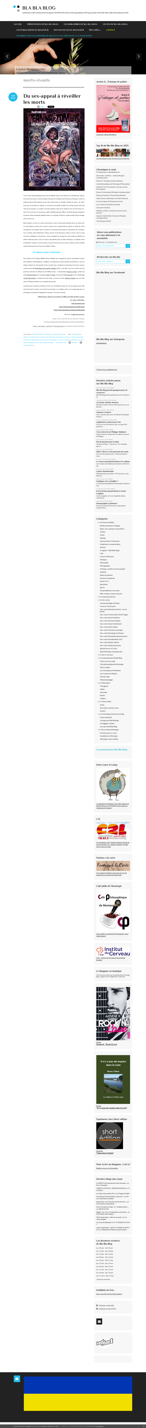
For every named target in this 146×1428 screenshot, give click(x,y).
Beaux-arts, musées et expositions (112, 529)
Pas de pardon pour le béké (107, 442)
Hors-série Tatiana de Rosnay (110, 645)
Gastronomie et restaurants (110, 541)
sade (41, 340)
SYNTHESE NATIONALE (105, 1214)
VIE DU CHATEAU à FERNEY (112, 1197)
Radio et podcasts (106, 575)
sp (40, 342)
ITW (101, 553)
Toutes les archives (103, 1279)
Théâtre (103, 698)
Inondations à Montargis (109, 736)
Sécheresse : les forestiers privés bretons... (111, 1202)
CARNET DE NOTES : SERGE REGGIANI (110, 1188)
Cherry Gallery (105, 667)
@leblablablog (101, 343)
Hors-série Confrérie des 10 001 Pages (114, 615)
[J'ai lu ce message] (144, 1426)
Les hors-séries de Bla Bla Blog (80, 24)
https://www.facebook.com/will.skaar (72, 307)
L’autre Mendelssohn (105, 471)
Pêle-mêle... (95, 30)
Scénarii (103, 711)
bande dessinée (49, 342)
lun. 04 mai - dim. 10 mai (104, 1273)
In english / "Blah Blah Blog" (110, 550)
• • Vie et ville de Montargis (109, 730)
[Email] (99, 1321)
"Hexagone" (104, 686)
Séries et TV (104, 581)
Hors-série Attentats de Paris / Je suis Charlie (113, 610)
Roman (102, 695)
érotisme (52, 337)
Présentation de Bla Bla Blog (42, 24)
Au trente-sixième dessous (107, 402)
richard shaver (34, 340)
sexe (47, 337)
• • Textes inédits (105, 701)
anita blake (60, 337)
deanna (26, 337)
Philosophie (104, 563)
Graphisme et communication (110, 544)
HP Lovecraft (68, 275)
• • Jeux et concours (106, 655)
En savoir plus (99, 1426)
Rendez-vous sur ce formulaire (107, 1168)
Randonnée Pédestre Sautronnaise (114, 1230)
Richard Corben (72, 272)
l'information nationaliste (105, 1204)
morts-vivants (40, 337)
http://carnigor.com (78, 303)
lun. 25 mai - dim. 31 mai (104, 1263)
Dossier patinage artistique (109, 603)
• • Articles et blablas (58, 334)
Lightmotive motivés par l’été (108, 422)
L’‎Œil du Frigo (105, 677)
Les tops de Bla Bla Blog (108, 726)
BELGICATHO (104, 1209)
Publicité (103, 572)
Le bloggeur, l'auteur (107, 723)
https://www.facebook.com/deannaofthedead (69, 310)
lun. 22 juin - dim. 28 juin (104, 1251)
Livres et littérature (107, 556)
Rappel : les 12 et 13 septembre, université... (111, 1212)
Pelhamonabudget (106, 680)
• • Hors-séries (104, 600)
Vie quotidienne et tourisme (109, 590)
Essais (102, 705)
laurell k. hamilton (70, 337)
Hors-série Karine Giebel (109, 627)
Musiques (103, 560)
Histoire (103, 547)
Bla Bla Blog (38, 8)
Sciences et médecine (107, 578)
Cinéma (102, 532)
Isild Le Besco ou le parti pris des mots (112, 452)
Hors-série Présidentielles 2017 (111, 639)
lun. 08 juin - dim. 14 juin (104, 1257)
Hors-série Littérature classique (111, 630)
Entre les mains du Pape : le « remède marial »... (112, 1207)
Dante (53, 275)
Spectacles (104, 584)
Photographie (105, 566)
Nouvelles (103, 692)
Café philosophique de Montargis (112, 664)
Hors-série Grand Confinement (111, 624)
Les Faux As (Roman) (103, 1222)
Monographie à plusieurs (106, 503)
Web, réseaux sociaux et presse (111, 594)
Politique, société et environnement (112, 569)
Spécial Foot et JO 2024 (108, 648)
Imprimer (74, 342)
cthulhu (61, 340)
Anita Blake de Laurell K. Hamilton (46, 268)
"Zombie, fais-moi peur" (78, 314)
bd (42, 342)
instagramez (59, 326)
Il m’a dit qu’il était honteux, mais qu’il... (109, 1196)
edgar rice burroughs (72, 340)
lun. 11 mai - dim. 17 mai (104, 1269)
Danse (102, 535)
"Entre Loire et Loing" (107, 661)
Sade (47, 275)
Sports (102, 587)
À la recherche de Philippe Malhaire (111, 432)
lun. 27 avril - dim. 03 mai (105, 1276)
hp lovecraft (52, 340)
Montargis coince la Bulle (109, 739)
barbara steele (34, 342)
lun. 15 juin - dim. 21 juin (104, 1254)
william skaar (76, 334)
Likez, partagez (39, 326)
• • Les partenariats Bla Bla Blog (110, 658)
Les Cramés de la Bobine (108, 674)
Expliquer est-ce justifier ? (107, 481)
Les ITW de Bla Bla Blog (115, 24)
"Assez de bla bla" (106, 717)
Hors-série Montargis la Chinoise (112, 633)
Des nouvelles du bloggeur (69, 30)
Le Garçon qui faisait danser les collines (113, 461)
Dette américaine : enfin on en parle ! (109, 1217)
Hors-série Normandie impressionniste (113, 636)
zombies (32, 337)
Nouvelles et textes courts (109, 708)
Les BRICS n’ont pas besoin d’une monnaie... (111, 1183)
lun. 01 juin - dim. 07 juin (104, 1260)
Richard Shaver (32, 275)
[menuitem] (19, 24)
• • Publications (104, 683)
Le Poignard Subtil (122, 1193)
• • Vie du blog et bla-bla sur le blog (111, 714)
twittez (49, 326)
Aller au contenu (7, 2)
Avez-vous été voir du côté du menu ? (109, 1294)
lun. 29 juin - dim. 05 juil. (104, 1248)
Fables (102, 689)
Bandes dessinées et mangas (41, 334)
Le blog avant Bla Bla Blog (109, 720)
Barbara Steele (70, 278)
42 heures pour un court (108, 733)
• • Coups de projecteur (107, 597)
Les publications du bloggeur (32, 30)
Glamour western (103, 412)
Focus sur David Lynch (108, 606)
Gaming (102, 538)
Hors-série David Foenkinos (110, 618)
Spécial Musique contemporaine (111, 652)
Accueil (18, 24)
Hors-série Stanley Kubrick (109, 642)
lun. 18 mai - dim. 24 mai (104, 1266)
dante (46, 340)
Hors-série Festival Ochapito (110, 621)
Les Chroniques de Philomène (110, 670)
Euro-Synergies (101, 1185)
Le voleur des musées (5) (105, 1193)
